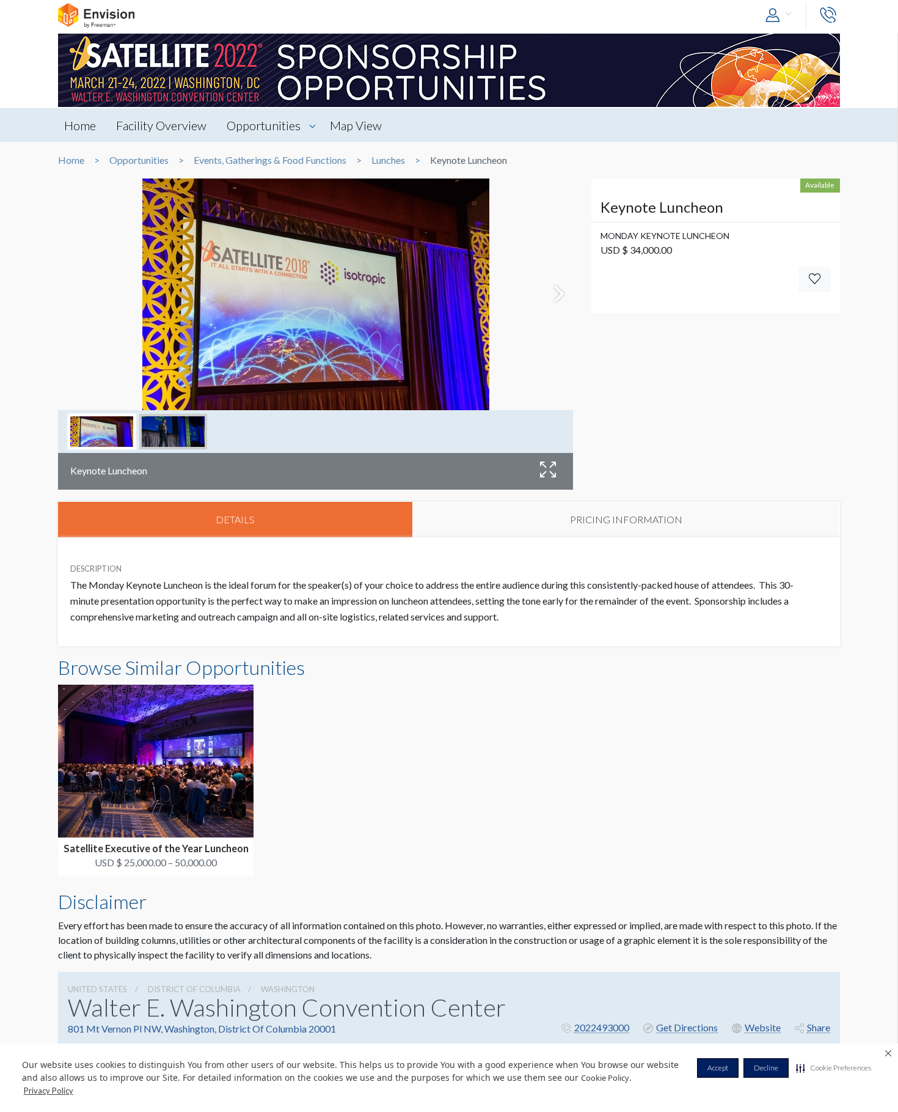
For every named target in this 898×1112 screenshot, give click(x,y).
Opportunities (264, 125)
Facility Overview (161, 125)
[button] (834, 1068)
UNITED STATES (97, 989)
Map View (356, 125)
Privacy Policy (48, 1090)
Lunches (388, 160)
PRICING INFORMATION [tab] (626, 519)
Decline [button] (766, 1067)
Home (80, 125)
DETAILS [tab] (235, 519)
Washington (288, 989)
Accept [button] (717, 1067)
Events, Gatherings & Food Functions (270, 160)
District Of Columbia (194, 989)
